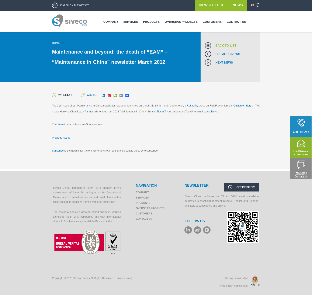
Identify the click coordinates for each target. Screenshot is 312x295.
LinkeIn (188, 230)
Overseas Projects (181, 21)
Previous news (227, 54)
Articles (92, 95)
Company (110, 21)
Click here (58, 124)
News (238, 5)
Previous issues (61, 137)
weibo (197, 230)
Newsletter (211, 5)
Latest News (211, 111)
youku (207, 230)
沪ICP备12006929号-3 (237, 278)
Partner (89, 111)
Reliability (192, 105)
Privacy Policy (125, 278)
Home (56, 42)
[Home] (69, 23)
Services (130, 21)
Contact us (236, 21)
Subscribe (58, 150)
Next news (224, 62)
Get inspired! (245, 187)
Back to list (225, 45)
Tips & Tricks (164, 111)
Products (151, 21)
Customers (212, 21)
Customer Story (242, 105)
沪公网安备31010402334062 (234, 286)
